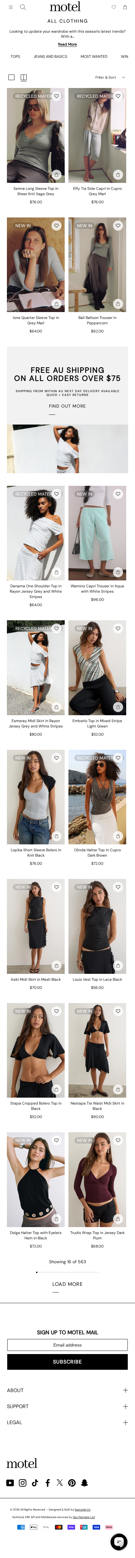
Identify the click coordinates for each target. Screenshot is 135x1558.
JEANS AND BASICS (50, 56)
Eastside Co (82, 1509)
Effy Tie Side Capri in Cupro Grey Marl (97, 191)
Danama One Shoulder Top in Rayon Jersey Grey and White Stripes (36, 591)
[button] (56, 96)
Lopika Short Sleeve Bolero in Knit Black (36, 853)
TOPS (15, 56)
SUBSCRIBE (67, 1361)
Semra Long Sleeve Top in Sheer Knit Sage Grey (36, 191)
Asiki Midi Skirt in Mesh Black (36, 979)
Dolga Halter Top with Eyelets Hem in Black (36, 1235)
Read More (67, 44)
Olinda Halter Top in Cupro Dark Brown (97, 853)
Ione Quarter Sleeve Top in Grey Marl (36, 320)
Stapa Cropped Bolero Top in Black (36, 1106)
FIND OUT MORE (67, 406)
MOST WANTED (94, 56)
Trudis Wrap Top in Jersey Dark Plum (97, 1235)
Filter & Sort (105, 77)
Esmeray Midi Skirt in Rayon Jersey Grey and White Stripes (36, 723)
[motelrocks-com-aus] (65, 7)
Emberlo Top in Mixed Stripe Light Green (97, 723)
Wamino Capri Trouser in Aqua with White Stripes (97, 589)
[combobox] (23, 7)
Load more (67, 1284)
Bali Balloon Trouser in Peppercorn (97, 320)
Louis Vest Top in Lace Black (97, 979)
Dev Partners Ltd (84, 1517)
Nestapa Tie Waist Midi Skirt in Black (97, 1106)
